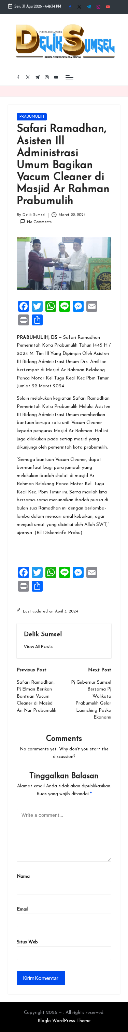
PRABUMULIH (31, 117)
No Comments (39, 222)
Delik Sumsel (43, 634)
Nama (23, 876)
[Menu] (69, 77)
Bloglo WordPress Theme (64, 1021)
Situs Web (27, 942)
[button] (39, 646)
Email (22, 909)
